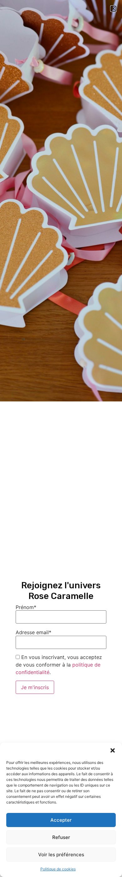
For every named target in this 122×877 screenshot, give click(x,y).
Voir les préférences (61, 855)
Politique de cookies (58, 869)
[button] (112, 750)
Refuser (61, 837)
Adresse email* (33, 632)
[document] (61, 438)
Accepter (61, 820)
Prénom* (26, 607)
